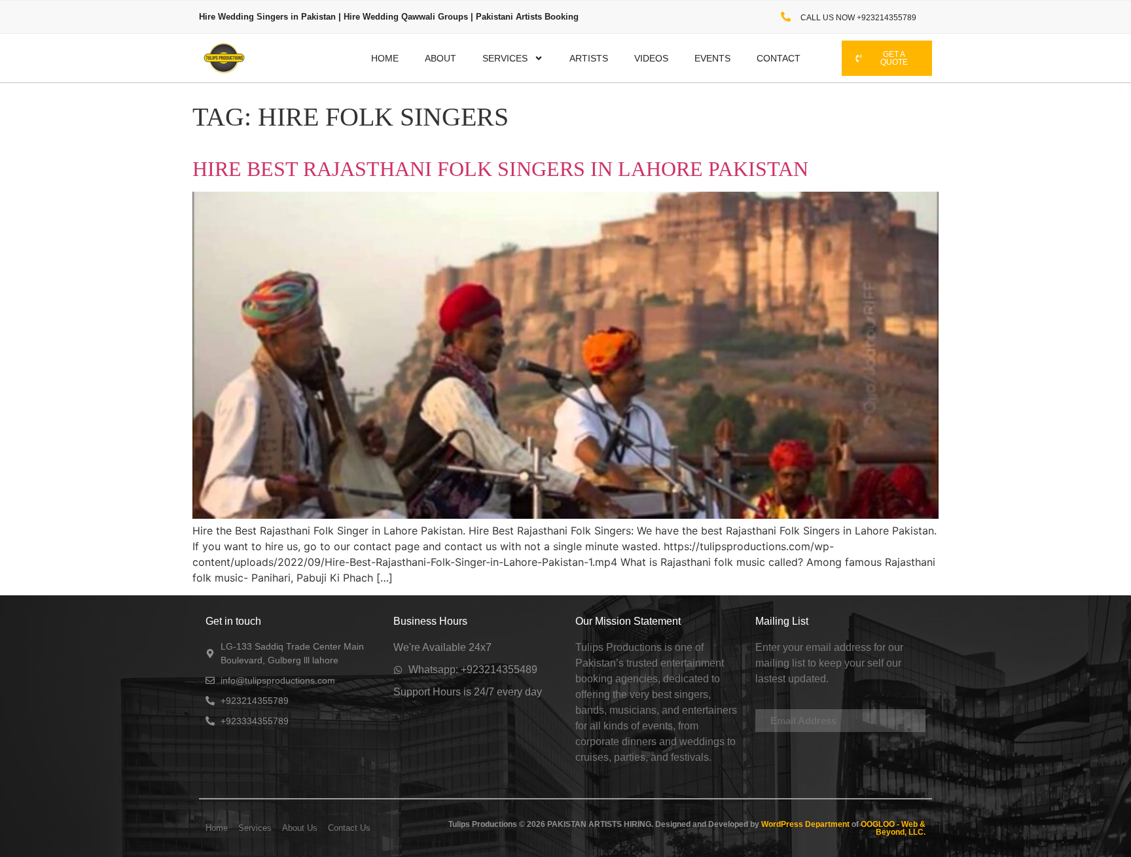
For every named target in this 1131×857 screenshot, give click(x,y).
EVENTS (712, 58)
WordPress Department (804, 824)
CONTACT (778, 58)
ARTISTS (588, 58)
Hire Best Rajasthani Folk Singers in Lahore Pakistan (500, 169)
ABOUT (440, 58)
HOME (385, 58)
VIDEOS (651, 58)
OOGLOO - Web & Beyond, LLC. (892, 828)
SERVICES (505, 58)
